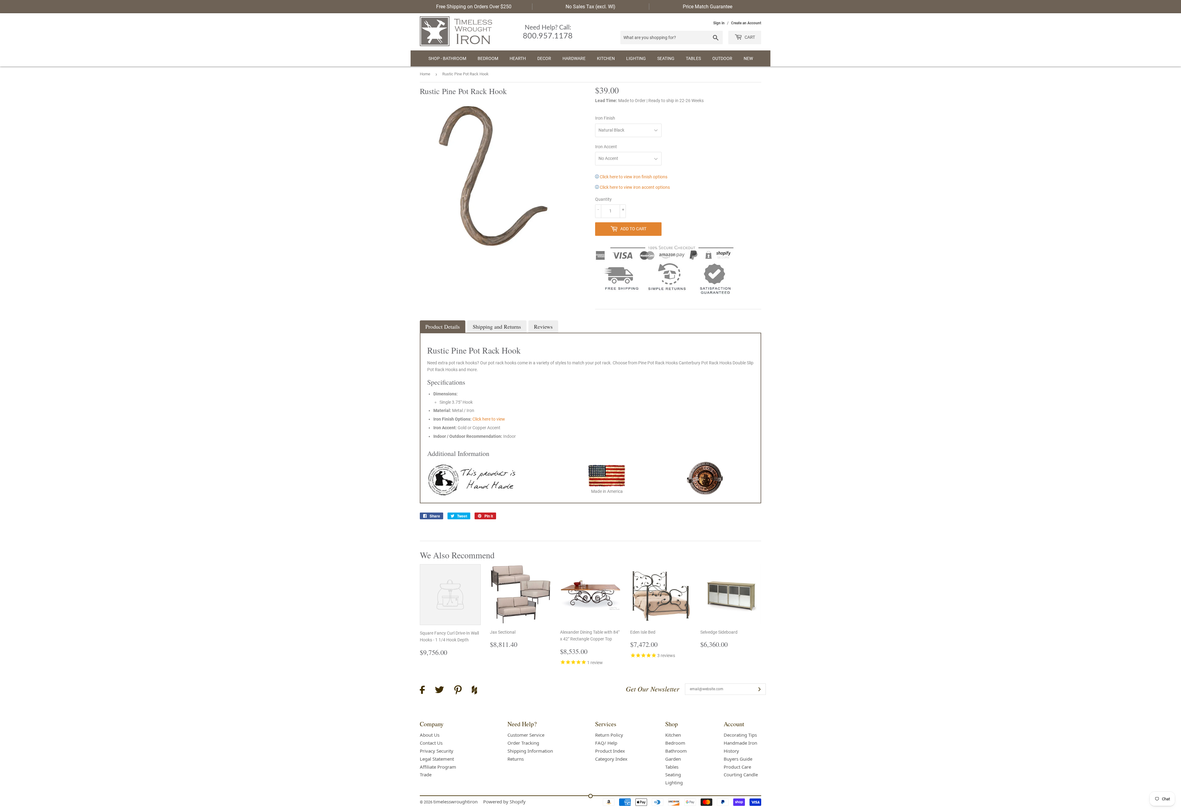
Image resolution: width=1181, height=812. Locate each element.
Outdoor (722, 58)
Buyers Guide (738, 759)
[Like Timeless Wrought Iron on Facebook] (422, 691)
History (731, 751)
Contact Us (431, 743)
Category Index (611, 759)
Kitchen (606, 58)
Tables (693, 58)
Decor (544, 58)
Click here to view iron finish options (633, 176)
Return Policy (609, 735)
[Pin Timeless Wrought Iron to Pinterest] (458, 690)
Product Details (442, 326)
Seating (665, 58)
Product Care (737, 767)
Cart (749, 37)
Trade (425, 774)
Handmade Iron (740, 743)
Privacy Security (436, 751)
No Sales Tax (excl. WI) (590, 7)
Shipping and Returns (497, 326)
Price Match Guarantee (707, 7)
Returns (515, 759)
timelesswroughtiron (455, 801)
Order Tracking (523, 743)
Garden (673, 759)
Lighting (636, 58)
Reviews (543, 326)
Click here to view (488, 419)
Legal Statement (437, 759)
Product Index (610, 751)
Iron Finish (605, 118)
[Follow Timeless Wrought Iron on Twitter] (439, 691)
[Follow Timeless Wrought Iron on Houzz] (474, 690)
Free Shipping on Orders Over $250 (473, 7)
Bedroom (488, 58)
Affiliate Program (438, 767)
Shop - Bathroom (447, 58)
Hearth (518, 58)
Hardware (574, 58)
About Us (429, 735)
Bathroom (676, 751)
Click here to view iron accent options (634, 187)
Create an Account (746, 23)
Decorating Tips (740, 735)
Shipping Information (530, 751)
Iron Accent (606, 146)
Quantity (603, 199)
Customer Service (525, 735)
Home (425, 74)
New (748, 58)
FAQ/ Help (606, 743)
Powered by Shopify (504, 801)
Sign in (719, 23)
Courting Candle (741, 774)
